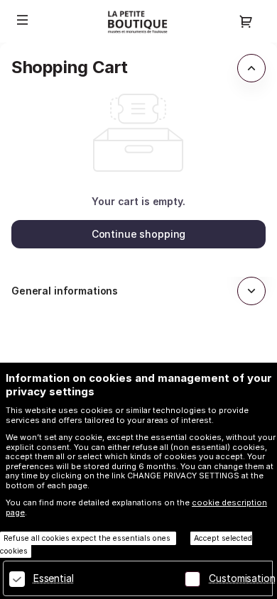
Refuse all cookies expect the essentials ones (88, 538)
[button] (23, 20)
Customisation (242, 578)
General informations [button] (64, 291)
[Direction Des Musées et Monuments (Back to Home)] (138, 21)
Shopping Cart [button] (69, 67)
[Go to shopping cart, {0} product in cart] (246, 21)
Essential (53, 578)
